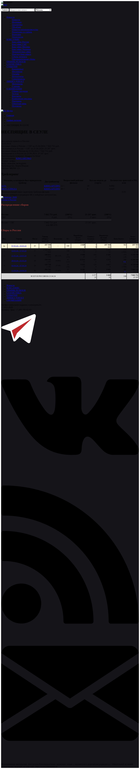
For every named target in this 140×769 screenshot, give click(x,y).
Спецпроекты (18, 79)
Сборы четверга (19, 57)
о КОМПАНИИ (14, 300)
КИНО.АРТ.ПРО (52, 186)
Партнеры (16, 101)
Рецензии (16, 34)
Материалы (17, 84)
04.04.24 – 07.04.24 (18, 266)
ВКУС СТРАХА (9, 189)
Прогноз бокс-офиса (21, 54)
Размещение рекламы (22, 98)
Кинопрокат (18, 69)
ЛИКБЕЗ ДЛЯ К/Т (15, 81)
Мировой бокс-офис (21, 52)
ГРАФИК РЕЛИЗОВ (16, 61)
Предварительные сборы (23, 59)
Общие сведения (20, 91)
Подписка (16, 106)
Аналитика (17, 24)
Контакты (16, 96)
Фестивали (17, 71)
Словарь (16, 86)
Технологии (17, 37)
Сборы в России (8, 200)
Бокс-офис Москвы (21, 47)
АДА (4, 186)
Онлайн (15, 74)
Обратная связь (19, 103)
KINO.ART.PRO (23, 158)
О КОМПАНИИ (14, 89)
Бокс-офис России (20, 42)
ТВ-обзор (16, 27)
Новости (11, 17)
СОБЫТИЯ (12, 66)
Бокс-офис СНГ (19, 44)
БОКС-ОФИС (13, 39)
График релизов (14, 120)
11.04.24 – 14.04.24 (18, 271)
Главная (10, 115)
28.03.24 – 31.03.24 (18, 261)
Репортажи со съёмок (22, 32)
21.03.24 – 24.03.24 (18, 256)
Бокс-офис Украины (21, 49)
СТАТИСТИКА (14, 64)
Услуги (15, 94)
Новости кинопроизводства (25, 29)
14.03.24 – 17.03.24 (18, 251)
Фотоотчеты (18, 76)
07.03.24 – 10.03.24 (18, 246)
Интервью (17, 22)
